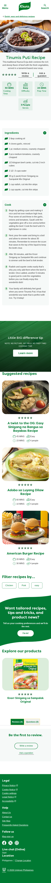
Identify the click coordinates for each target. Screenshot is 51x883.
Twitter (10, 843)
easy (37, 585)
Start (4, 853)
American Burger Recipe (25, 553)
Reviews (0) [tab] (17, 722)
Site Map (6, 821)
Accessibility (8, 801)
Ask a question (26, 753)
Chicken (9, 585)
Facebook (4, 843)
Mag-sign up (8, 836)
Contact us (7, 817)
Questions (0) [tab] (32, 722)
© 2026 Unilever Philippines (20, 870)
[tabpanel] (25, 745)
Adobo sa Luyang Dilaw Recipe (25, 492)
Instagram (17, 843)
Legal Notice (8, 797)
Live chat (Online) (13, 849)
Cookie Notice (8, 790)
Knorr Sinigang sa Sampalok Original (25, 700)
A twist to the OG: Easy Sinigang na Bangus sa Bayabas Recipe (26, 427)
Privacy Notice (9, 785)
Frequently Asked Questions (15, 825)
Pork (24, 585)
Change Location (23, 860)
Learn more (25, 353)
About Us (6, 812)
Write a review (26, 746)
